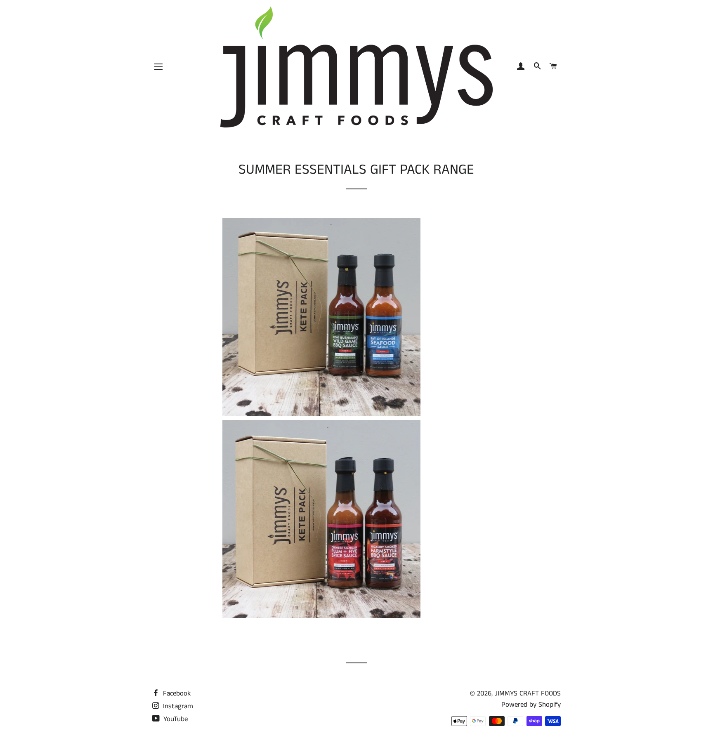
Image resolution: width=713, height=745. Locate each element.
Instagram (177, 706)
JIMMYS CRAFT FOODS (528, 693)
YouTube (174, 719)
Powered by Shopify (531, 705)
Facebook (176, 693)
